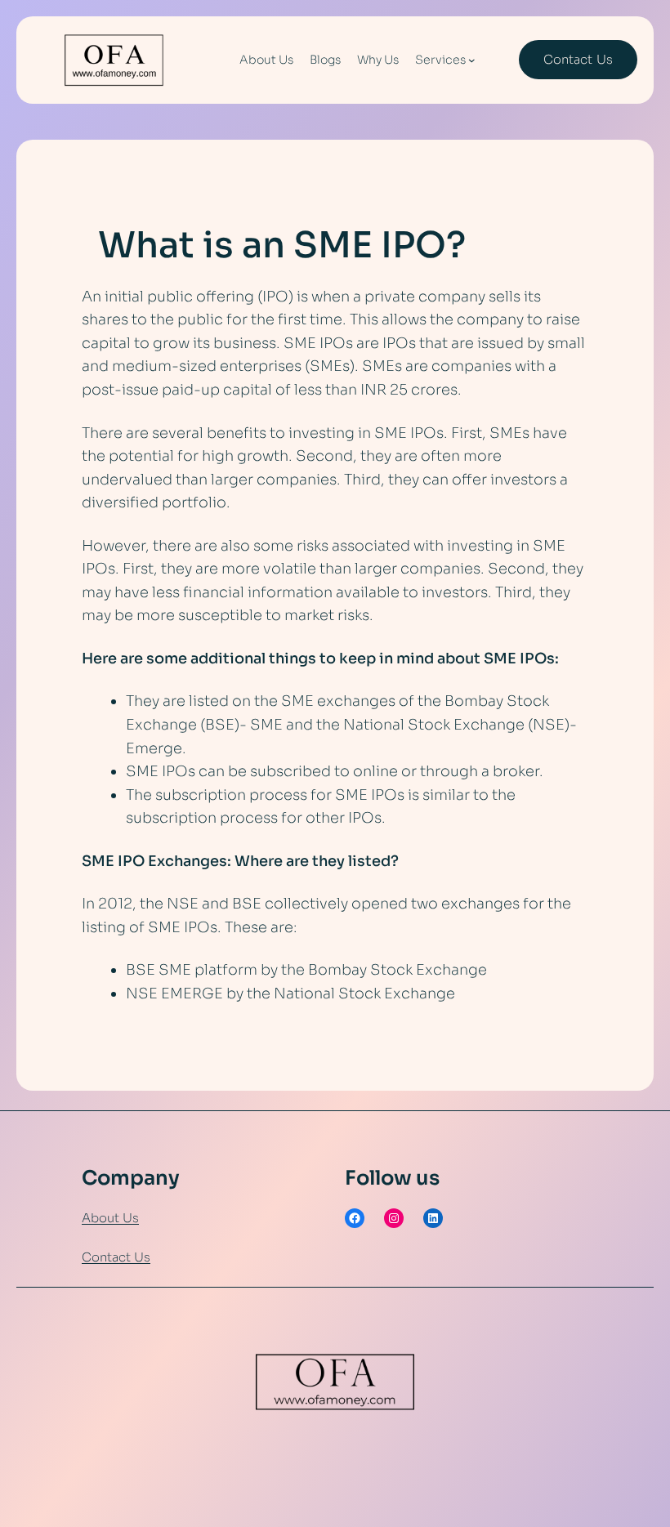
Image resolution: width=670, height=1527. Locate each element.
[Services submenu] (472, 60)
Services (440, 59)
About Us (110, 1218)
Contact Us (116, 1257)
